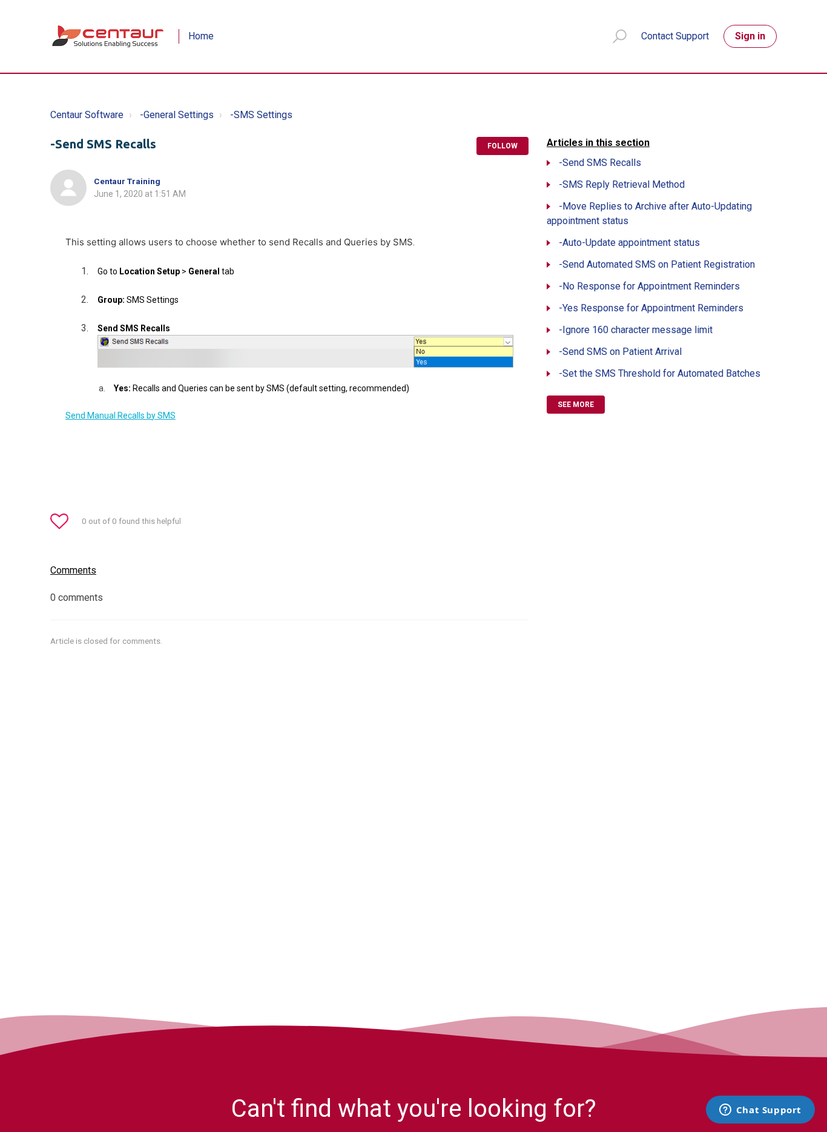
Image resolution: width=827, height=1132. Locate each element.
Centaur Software (87, 115)
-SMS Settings (261, 115)
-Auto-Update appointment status (629, 242)
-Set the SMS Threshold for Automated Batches (659, 373)
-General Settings (177, 115)
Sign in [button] (750, 36)
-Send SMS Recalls (600, 162)
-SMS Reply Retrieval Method (622, 184)
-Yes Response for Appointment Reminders (651, 308)
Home (201, 36)
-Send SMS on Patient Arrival (620, 351)
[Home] (108, 36)
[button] (614, 36)
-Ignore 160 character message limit (636, 330)
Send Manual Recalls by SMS (120, 415)
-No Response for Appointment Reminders (649, 286)
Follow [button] (502, 146)
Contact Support (675, 36)
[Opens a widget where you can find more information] (760, 1111)
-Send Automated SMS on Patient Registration (657, 264)
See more (576, 404)
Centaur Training (127, 181)
